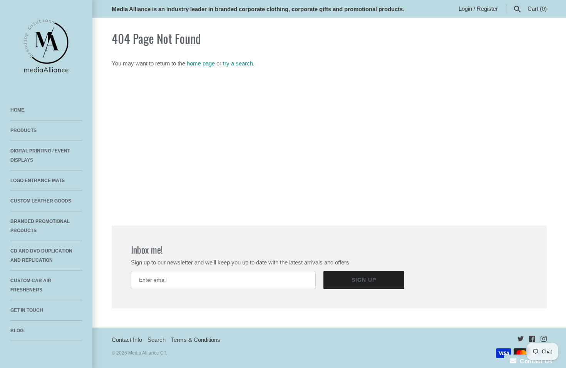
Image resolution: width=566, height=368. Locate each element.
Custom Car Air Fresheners (30, 285)
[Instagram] (544, 340)
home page (201, 63)
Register (487, 8)
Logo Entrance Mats (37, 180)
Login (465, 8)
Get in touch (26, 310)
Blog (16, 330)
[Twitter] (520, 340)
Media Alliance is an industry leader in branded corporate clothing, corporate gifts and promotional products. (258, 9)
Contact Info (127, 339)
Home (17, 110)
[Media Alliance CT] (46, 46)
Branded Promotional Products (40, 226)
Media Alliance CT (147, 353)
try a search (238, 63)
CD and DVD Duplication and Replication (41, 255)
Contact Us (534, 361)
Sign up (364, 280)
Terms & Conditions (195, 339)
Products (23, 130)
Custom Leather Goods (40, 201)
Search (156, 339)
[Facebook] (532, 340)
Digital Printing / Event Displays (40, 155)
